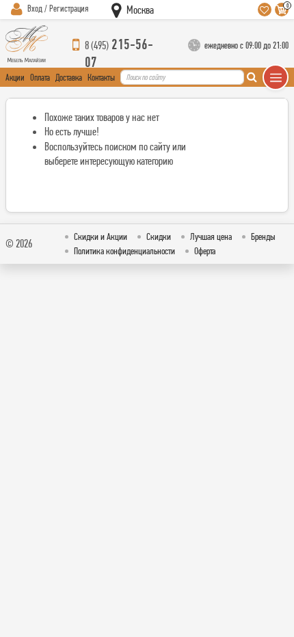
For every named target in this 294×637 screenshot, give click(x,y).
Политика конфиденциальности (124, 251)
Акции (15, 77)
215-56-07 (119, 45)
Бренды (263, 236)
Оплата (40, 77)
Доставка (68, 77)
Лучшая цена (211, 236)
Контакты (101, 77)
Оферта (204, 251)
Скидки (158, 236)
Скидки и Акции (100, 236)
